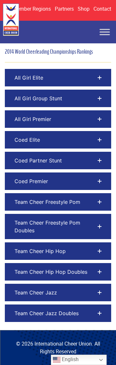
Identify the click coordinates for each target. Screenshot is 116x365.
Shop (84, 8)
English (70, 359)
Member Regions (32, 8)
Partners (64, 8)
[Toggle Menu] (105, 32)
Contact (102, 8)
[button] (58, 77)
